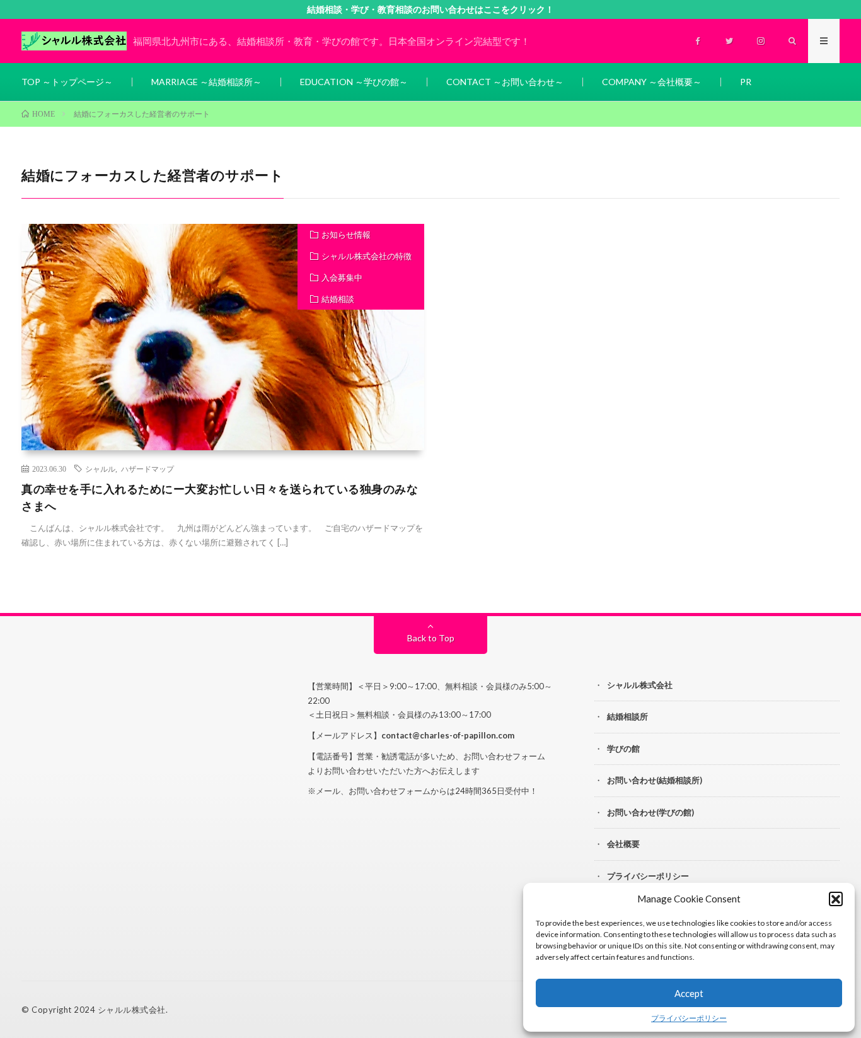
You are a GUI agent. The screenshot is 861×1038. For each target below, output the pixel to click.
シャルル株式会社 (640, 685)
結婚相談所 (627, 716)
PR (745, 81)
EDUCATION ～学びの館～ (354, 81)
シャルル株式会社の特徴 (366, 256)
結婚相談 (337, 299)
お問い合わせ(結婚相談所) (654, 780)
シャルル (100, 468)
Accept (688, 993)
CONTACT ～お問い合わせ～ (504, 81)
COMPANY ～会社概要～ (652, 81)
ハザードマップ (147, 468)
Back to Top (430, 638)
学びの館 (623, 749)
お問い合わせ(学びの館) (650, 812)
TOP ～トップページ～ (67, 81)
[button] (835, 898)
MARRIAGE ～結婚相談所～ (206, 81)
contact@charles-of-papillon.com (447, 735)
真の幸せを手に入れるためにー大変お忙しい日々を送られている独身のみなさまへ (219, 497)
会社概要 (623, 844)
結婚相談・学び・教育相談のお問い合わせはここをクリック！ (430, 9)
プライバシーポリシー (689, 1018)
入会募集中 (341, 277)
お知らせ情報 (346, 235)
